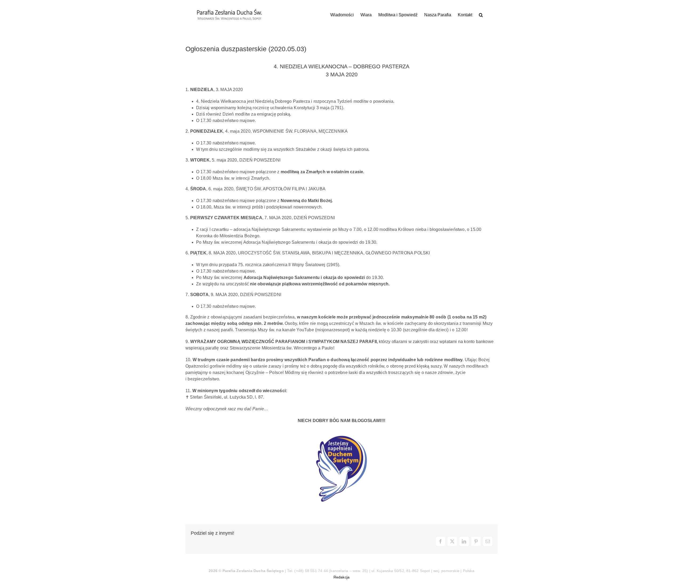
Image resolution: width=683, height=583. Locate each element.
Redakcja (341, 577)
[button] (481, 15)
